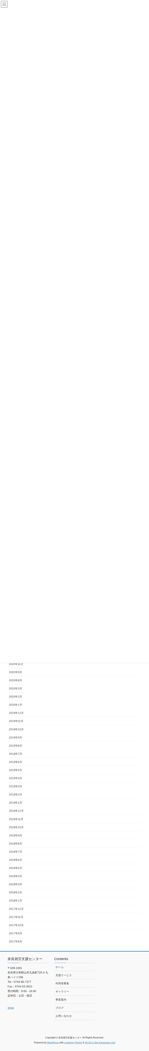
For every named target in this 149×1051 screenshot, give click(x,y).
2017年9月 (15, 933)
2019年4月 (15, 778)
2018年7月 (15, 851)
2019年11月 (16, 721)
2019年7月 (15, 753)
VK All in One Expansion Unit (100, 1042)
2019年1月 (15, 802)
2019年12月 (16, 712)
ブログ (59, 1007)
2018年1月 (15, 900)
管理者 (11, 1008)
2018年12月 (16, 810)
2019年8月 (15, 745)
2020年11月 (16, 664)
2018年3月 (15, 884)
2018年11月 (16, 819)
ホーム (59, 967)
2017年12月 (16, 908)
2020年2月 (15, 696)
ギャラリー (62, 991)
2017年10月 (16, 925)
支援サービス (63, 975)
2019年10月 (16, 729)
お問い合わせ (63, 1015)
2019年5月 (15, 770)
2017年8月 (15, 941)
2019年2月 (15, 794)
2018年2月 (15, 892)
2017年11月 (16, 917)
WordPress (53, 1042)
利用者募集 (62, 983)
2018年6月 (15, 859)
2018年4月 (15, 876)
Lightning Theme (73, 1042)
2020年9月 (15, 672)
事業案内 (60, 999)
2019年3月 (15, 786)
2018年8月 (15, 843)
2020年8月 (15, 680)
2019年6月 (15, 761)
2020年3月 (15, 688)
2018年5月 (15, 868)
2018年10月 (16, 827)
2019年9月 (15, 737)
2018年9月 (15, 835)
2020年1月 (15, 704)
